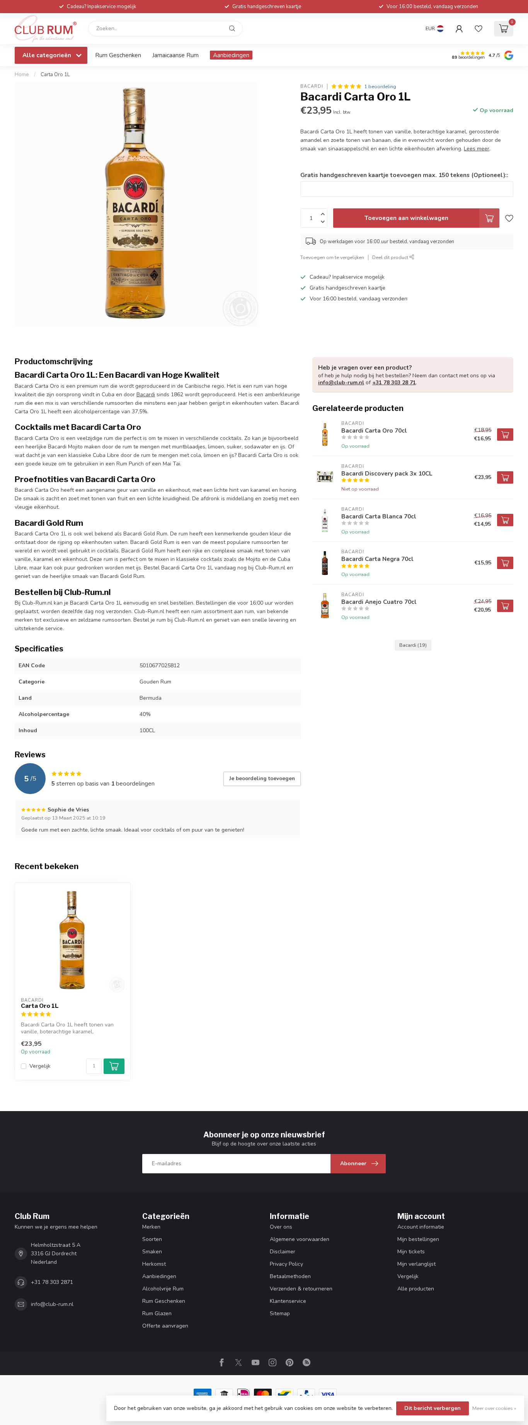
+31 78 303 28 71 (394, 382)
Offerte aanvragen (165, 1326)
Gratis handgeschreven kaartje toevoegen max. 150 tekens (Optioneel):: (404, 175)
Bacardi (311, 86)
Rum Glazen (157, 1313)
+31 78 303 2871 (52, 1282)
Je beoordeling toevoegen (262, 778)
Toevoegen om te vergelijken (332, 257)
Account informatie (420, 1227)
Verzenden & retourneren (301, 1288)
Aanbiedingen (231, 55)
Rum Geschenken (118, 55)
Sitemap (280, 1313)
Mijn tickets (411, 1251)
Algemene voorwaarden (299, 1239)
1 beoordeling (380, 86)
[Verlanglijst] (478, 28)
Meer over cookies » (494, 1408)
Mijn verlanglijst (416, 1264)
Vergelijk (40, 1066)
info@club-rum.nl (341, 382)
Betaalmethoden (290, 1276)
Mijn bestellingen (418, 1239)
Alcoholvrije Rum (163, 1288)
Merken (151, 1227)
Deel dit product (390, 257)
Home (22, 74)
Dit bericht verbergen (432, 1408)
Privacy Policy (286, 1264)
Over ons (281, 1227)
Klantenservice (288, 1301)
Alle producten (415, 1288)
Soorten (152, 1239)
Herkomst (154, 1264)
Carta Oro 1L (55, 74)
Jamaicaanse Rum (175, 55)
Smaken (152, 1251)
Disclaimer (282, 1251)
